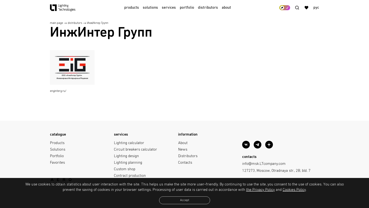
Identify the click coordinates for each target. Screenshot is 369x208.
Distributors (208, 8)
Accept (184, 200)
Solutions (150, 8)
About (226, 8)
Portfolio (187, 8)
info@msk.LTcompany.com (264, 164)
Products (131, 8)
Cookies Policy (294, 190)
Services (169, 8)
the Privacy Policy (260, 190)
